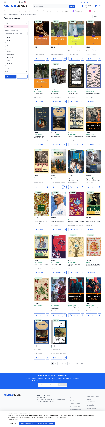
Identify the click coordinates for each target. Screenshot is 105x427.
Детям (39, 11)
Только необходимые (26, 423)
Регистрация (87, 5)
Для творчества (48, 11)
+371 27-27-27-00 (96, 2)
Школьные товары (28, 11)
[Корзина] (99, 6)
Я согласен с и (53, 380)
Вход (85, 7)
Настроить (13, 423)
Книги (5, 11)
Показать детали (13, 419)
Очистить (22, 76)
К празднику (59, 11)
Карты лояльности (75, 406)
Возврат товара (91, 408)
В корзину (40, 59)
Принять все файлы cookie (45, 423)
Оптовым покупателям (76, 409)
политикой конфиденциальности (64, 380)
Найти (72, 6)
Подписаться (62, 384)
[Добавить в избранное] (47, 59)
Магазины (73, 400)
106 (82, 364)
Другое (68, 11)
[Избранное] (96, 6)
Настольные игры (15, 11)
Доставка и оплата (75, 403)
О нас (71, 395)
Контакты (72, 398)
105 (77, 364)
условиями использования (48, 380)
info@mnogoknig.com (84, 2)
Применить (10, 76)
